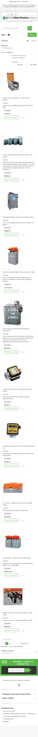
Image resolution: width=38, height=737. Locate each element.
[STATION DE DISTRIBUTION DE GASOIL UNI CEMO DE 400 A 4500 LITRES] (13, 139)
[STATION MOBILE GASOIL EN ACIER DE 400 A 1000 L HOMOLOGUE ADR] (13, 201)
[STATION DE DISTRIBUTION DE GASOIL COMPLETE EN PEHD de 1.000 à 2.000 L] (13, 313)
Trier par (15, 62)
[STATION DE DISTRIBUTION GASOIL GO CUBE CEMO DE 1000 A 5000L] (13, 256)
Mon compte (8, 698)
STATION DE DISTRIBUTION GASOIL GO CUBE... (19, 272)
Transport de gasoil (18, 58)
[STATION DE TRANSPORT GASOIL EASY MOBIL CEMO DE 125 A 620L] (13, 82)
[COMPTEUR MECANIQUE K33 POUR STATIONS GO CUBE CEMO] (13, 430)
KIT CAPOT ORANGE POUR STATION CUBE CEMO (17, 504)
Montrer (20, 64)
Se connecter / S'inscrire (19, 1)
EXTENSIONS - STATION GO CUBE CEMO (17, 558)
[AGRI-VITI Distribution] (19, 17)
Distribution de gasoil (18, 55)
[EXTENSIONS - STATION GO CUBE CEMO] (13, 542)
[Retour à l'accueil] (27, 41)
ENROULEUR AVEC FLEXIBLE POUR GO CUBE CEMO (17, 614)
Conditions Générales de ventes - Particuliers (19, 714)
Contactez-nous (9, 711)
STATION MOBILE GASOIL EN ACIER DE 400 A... (19, 217)
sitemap (6, 721)
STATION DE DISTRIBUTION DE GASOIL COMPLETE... (16, 330)
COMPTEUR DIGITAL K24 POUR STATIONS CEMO (17, 390)
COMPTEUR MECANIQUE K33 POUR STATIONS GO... (18, 447)
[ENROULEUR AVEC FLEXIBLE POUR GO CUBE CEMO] (13, 597)
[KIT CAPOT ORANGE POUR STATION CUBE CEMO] (13, 487)
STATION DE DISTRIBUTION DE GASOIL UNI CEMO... (17, 156)
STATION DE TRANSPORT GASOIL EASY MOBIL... (16, 99)
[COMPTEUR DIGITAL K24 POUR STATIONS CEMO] (13, 373)
